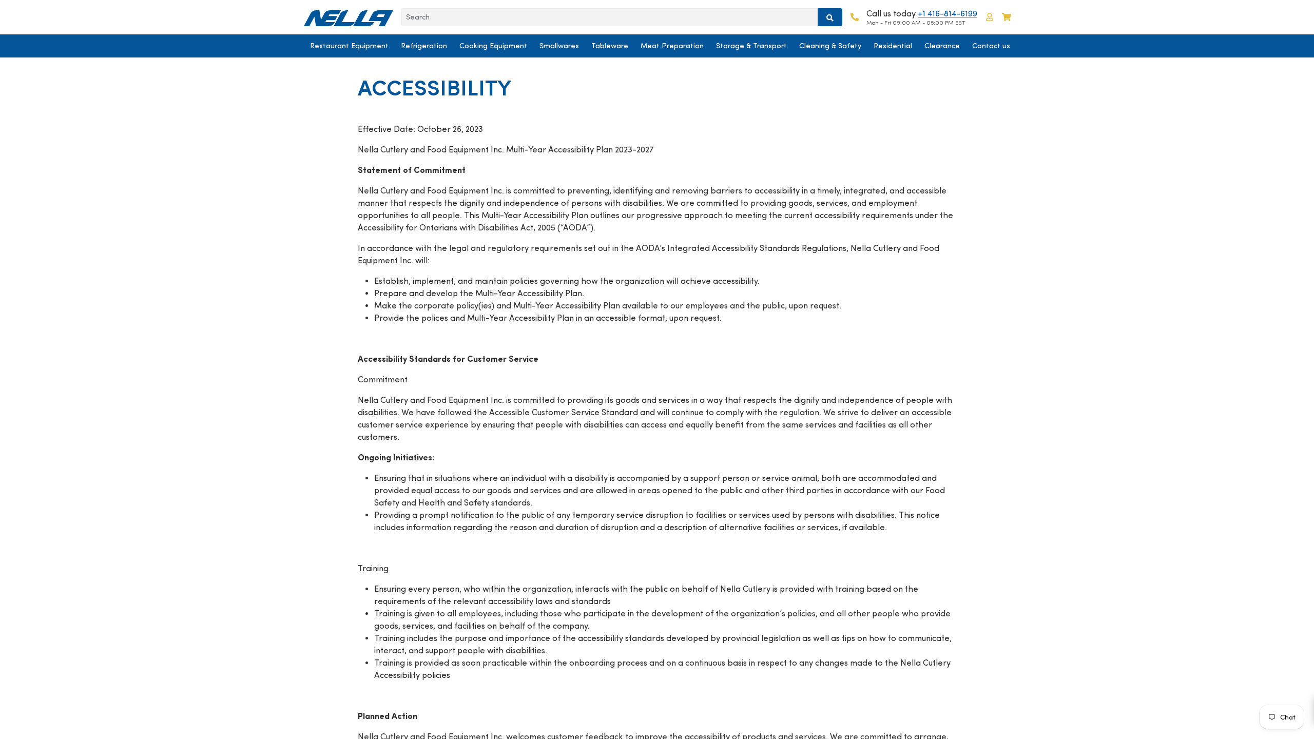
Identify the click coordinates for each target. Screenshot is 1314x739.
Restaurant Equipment (349, 46)
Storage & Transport (751, 46)
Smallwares (559, 46)
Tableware (609, 46)
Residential (893, 46)
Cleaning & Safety (830, 46)
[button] (990, 17)
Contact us (991, 46)
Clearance (942, 46)
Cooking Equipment (493, 46)
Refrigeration (424, 46)
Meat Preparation (672, 46)
